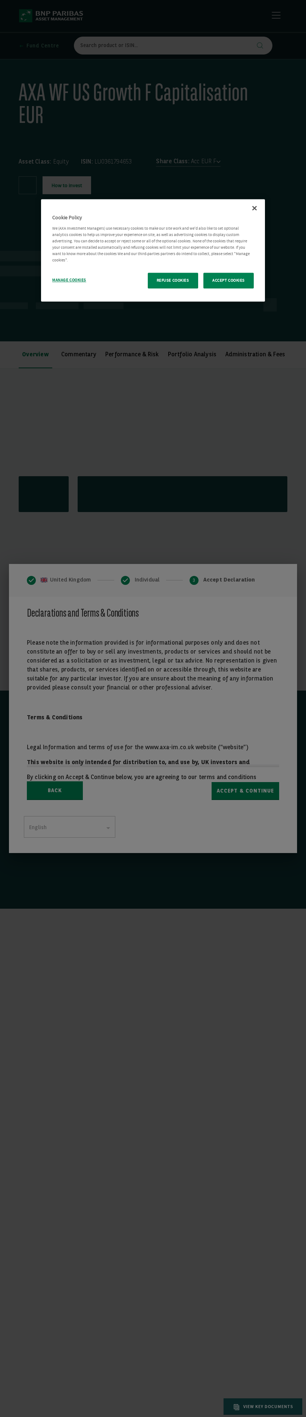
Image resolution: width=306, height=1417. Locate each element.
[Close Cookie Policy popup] (254, 208)
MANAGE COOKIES (69, 280)
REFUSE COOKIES (173, 280)
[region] (153, 250)
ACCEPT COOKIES (228, 280)
